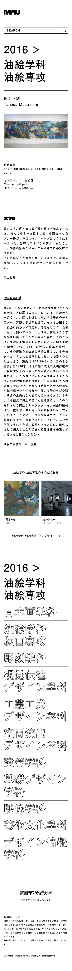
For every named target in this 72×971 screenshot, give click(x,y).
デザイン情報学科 (35, 848)
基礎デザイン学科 (35, 785)
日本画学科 (30, 612)
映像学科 (25, 808)
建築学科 (25, 762)
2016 (16, 49)
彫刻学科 (25, 658)
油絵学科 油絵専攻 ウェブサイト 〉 (37, 536)
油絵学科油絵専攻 (25, 70)
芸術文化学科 (35, 825)
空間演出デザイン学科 (35, 739)
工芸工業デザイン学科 (35, 710)
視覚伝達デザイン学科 (35, 681)
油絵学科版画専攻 (25, 635)
